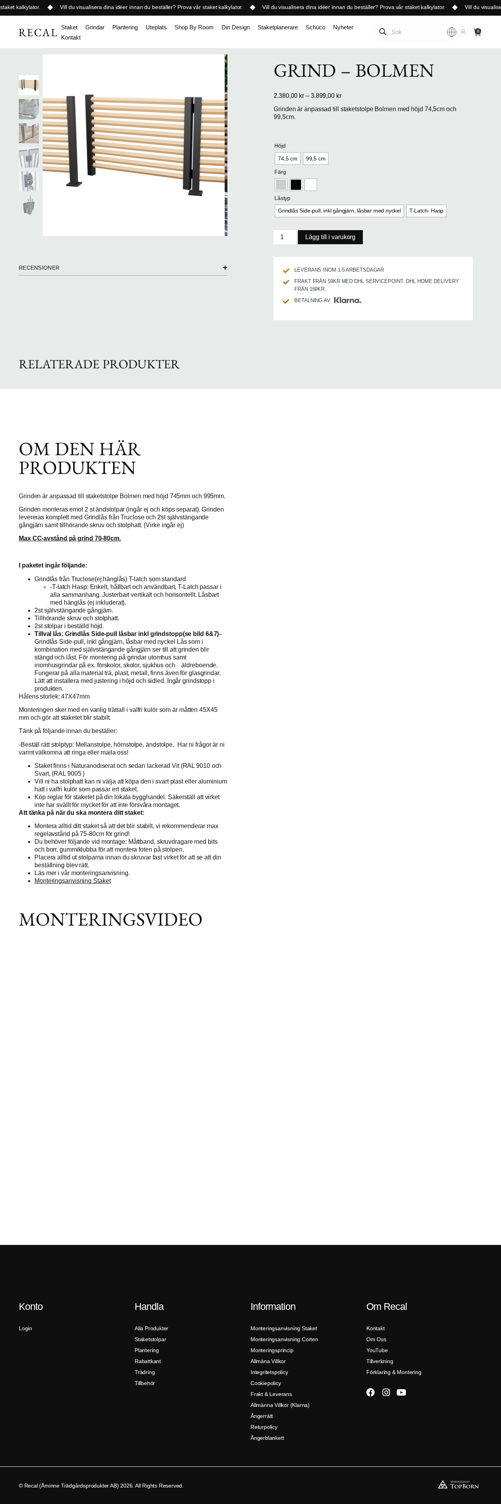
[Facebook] (370, 1392)
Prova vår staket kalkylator (199, 7)
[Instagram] (386, 1392)
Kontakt (71, 37)
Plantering (125, 27)
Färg (280, 172)
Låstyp (282, 198)
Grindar (95, 27)
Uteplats (156, 27)
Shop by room (194, 27)
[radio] (287, 158)
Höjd (279, 145)
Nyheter (343, 27)
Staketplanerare (278, 27)
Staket (69, 27)
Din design (236, 27)
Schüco (315, 27)
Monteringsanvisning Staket (72, 880)
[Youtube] (401, 1392)
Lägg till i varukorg (330, 237)
